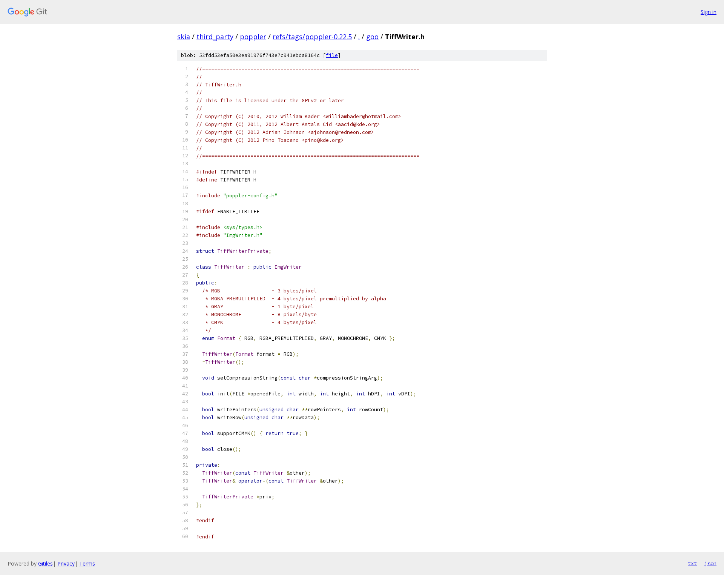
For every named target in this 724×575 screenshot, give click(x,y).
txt (692, 563)
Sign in (708, 11)
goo (372, 36)
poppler (253, 36)
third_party (214, 36)
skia (183, 36)
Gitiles (45, 563)
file (332, 55)
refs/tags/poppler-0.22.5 (312, 36)
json (710, 563)
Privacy (66, 563)
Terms (87, 563)
